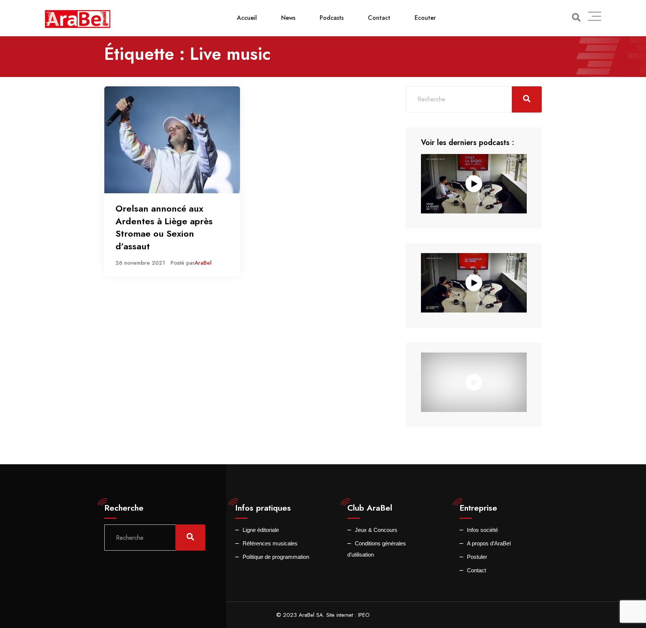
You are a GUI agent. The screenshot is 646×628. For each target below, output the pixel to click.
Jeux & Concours (376, 530)
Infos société (482, 530)
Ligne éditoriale (261, 530)
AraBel (203, 263)
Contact (379, 17)
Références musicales (270, 543)
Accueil (247, 17)
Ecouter (425, 17)
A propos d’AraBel (489, 543)
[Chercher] (576, 17)
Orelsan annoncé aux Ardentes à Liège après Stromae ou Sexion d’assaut (164, 227)
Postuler (477, 557)
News (288, 17)
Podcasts (332, 17)
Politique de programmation (276, 557)
